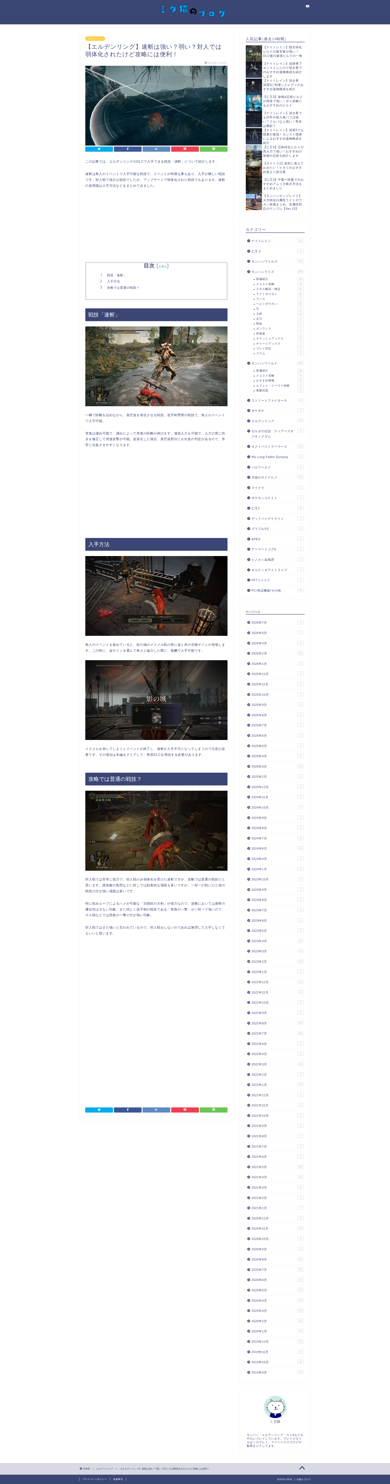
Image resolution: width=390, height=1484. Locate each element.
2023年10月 (276, 879)
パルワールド (276, 467)
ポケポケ (276, 410)
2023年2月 (276, 961)
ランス (278, 298)
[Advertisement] (156, 225)
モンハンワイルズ (276, 261)
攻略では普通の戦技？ (123, 287)
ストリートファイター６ (276, 400)
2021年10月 (276, 1115)
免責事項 (118, 1479)
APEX (276, 539)
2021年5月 (276, 1167)
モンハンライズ (276, 271)
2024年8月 (276, 828)
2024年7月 (276, 838)
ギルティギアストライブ (276, 570)
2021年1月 (276, 1208)
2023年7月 (276, 910)
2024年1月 (276, 869)
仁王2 (276, 508)
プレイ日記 (278, 348)
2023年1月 (276, 972)
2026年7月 (276, 622)
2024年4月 (276, 859)
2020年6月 (276, 1280)
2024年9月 (276, 818)
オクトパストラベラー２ (276, 446)
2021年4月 (276, 1177)
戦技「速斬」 (117, 275)
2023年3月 (276, 951)
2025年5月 (276, 746)
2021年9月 (276, 1126)
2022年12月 (276, 982)
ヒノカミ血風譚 (276, 559)
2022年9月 (276, 1013)
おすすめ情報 (279, 380)
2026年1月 (276, 663)
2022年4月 (276, 1054)
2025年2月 (276, 776)
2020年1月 (276, 1331)
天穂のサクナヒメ (276, 477)
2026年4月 (276, 643)
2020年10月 (276, 1239)
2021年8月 (276, 1136)
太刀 (278, 318)
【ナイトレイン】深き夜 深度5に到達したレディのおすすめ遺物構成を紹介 (283, 85)
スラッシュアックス (279, 338)
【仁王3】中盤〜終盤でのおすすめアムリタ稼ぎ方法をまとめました (283, 184)
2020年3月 (276, 1310)
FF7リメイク (276, 580)
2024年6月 (276, 848)
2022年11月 (276, 992)
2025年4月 (276, 756)
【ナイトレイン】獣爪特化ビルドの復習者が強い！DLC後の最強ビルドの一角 (282, 51)
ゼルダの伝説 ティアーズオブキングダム (276, 433)
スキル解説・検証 (279, 289)
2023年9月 (276, 889)
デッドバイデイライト (276, 518)
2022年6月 (276, 1043)
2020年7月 (276, 1269)
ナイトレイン (276, 241)
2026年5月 (276, 633)
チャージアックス (278, 343)
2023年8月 (276, 900)
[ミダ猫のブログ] (195, 20)
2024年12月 (276, 787)
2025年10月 (276, 694)
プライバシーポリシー (94, 1479)
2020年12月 (276, 1218)
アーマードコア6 (276, 549)
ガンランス (278, 328)
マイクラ (276, 487)
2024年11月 (276, 797)
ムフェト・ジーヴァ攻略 (279, 385)
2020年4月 (276, 1300)
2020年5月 (276, 1290)
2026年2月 (276, 653)
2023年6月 (276, 920)
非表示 (163, 266)
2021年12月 (276, 1095)
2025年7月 (276, 725)
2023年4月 (276, 941)
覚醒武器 (279, 390)
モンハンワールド (276, 363)
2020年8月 (276, 1259)
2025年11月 (276, 684)
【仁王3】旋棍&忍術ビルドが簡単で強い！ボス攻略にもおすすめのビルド (283, 101)
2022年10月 (276, 1002)
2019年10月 (276, 1362)
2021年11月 (276, 1105)
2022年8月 (276, 1023)
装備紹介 (279, 279)
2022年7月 (276, 1033)
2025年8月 (276, 715)
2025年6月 (276, 735)
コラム (278, 353)
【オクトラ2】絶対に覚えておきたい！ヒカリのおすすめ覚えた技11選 (283, 168)
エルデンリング (95, 38)
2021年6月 (276, 1156)
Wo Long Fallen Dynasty (276, 457)
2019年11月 (276, 1352)
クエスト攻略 (279, 284)
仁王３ (276, 251)
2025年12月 (276, 674)
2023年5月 (276, 930)
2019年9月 (276, 1372)
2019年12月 (276, 1341)
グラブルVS (276, 528)
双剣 (278, 323)
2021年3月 (276, 1187)
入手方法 (113, 281)
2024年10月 (276, 807)
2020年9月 (276, 1249)
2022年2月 (276, 1074)
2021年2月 (276, 1198)
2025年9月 (276, 704)
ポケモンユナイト (276, 498)
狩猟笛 (278, 333)
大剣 (279, 313)
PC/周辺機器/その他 (276, 590)
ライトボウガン (279, 294)
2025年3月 (276, 766)
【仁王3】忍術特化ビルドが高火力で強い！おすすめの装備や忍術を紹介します (283, 151)
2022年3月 (276, 1064)
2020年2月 (276, 1321)
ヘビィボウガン (279, 303)
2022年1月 (276, 1085)
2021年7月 (276, 1146)
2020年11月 (276, 1228)
